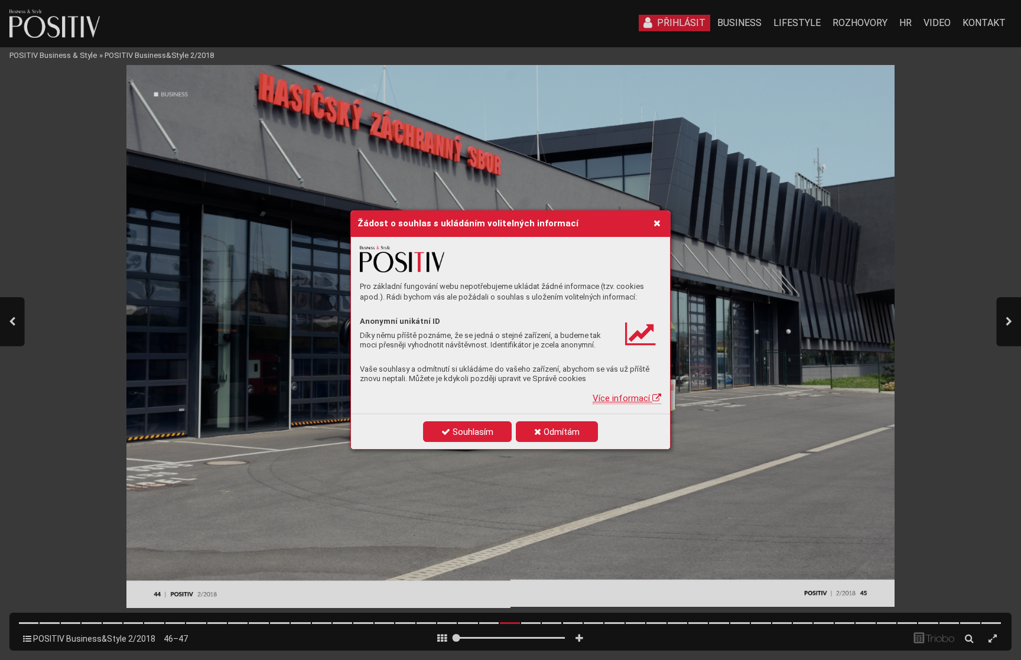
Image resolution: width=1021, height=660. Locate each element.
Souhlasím (471, 432)
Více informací (622, 398)
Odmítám (560, 432)
